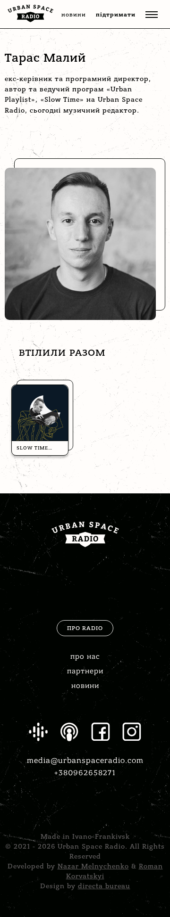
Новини (85, 685)
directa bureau (104, 886)
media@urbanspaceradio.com (85, 760)
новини (73, 14)
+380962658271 (85, 773)
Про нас (85, 656)
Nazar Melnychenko (93, 866)
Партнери (85, 671)
